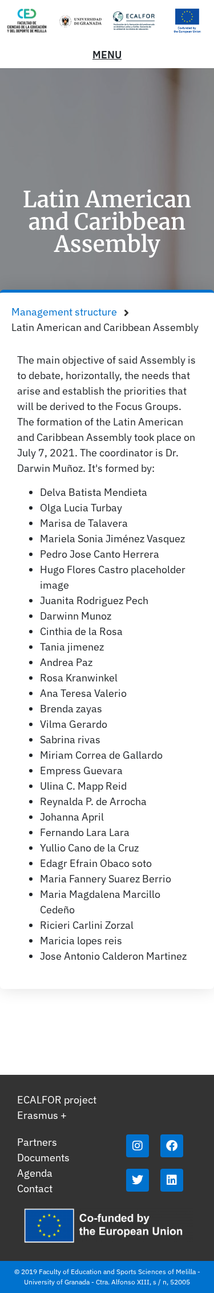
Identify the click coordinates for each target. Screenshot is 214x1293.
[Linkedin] (171, 1180)
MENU (107, 54)
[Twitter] (137, 1180)
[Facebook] (171, 1145)
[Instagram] (137, 1145)
